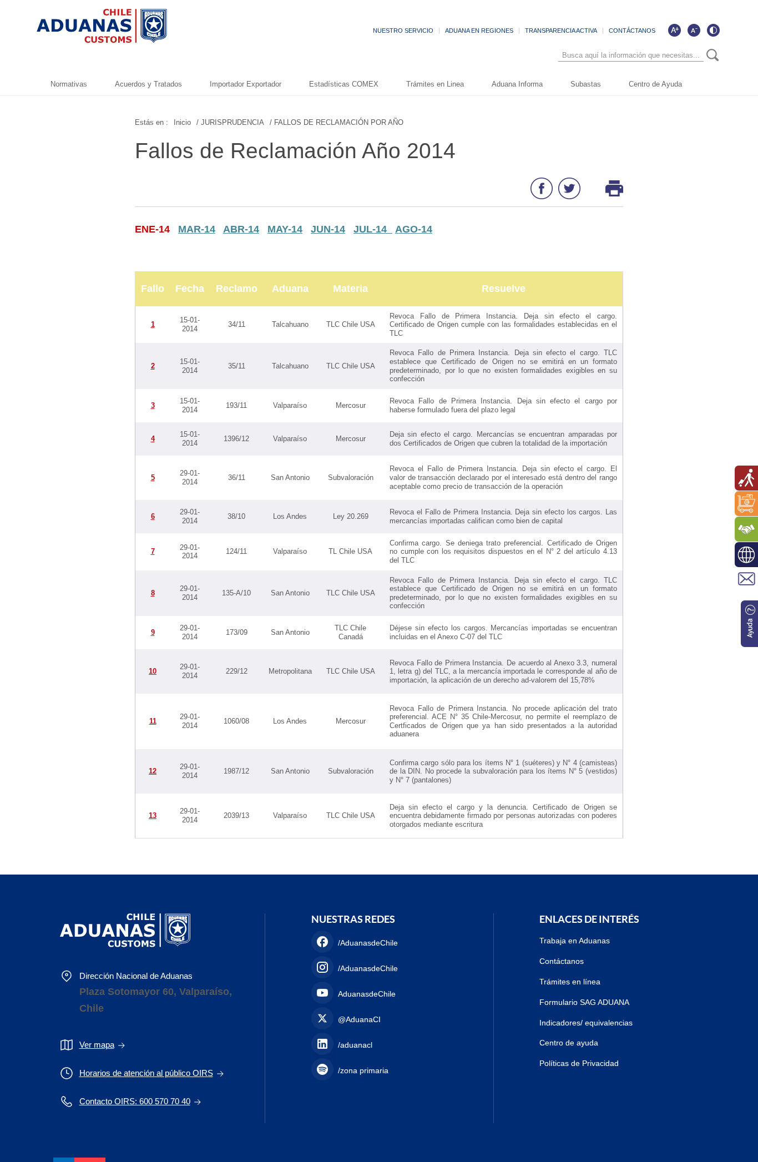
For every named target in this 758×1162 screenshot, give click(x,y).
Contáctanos (561, 961)
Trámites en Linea (435, 84)
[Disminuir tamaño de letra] (693, 30)
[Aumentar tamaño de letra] (674, 30)
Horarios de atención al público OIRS (146, 1073)
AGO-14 (413, 229)
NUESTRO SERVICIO (403, 30)
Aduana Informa (517, 84)
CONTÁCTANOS (632, 30)
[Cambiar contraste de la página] (713, 30)
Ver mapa (96, 1044)
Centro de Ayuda (655, 84)
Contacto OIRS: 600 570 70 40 (134, 1101)
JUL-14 (372, 229)
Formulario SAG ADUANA (584, 1002)
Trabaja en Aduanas (574, 940)
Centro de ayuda (568, 1042)
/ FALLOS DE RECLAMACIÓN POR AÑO (336, 122)
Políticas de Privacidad (579, 1063)
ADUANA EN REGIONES (479, 30)
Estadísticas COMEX (343, 84)
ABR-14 (241, 229)
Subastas (585, 84)
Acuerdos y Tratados (148, 84)
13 (152, 815)
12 (152, 771)
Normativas (68, 84)
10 (152, 671)
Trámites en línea (569, 981)
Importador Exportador (245, 84)
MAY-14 (284, 229)
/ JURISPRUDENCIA (230, 122)
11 (152, 721)
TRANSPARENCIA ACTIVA (561, 30)
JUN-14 (328, 229)
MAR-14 (196, 229)
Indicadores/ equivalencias (586, 1022)
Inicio (182, 122)
